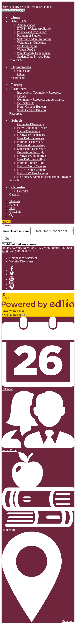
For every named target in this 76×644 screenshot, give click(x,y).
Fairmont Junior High (30, 162)
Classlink (15, 211)
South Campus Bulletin (31, 110)
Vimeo (11, 287)
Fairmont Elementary (30, 141)
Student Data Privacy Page (33, 56)
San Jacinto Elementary (31, 148)
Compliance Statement (23, 258)
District (6, 221)
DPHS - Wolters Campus (32, 173)
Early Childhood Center (32, 127)
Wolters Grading (27, 46)
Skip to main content (14, 3)
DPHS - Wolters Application (34, 28)
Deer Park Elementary (30, 138)
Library (21, 96)
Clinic (21, 74)
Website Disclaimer (21, 261)
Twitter (11, 273)
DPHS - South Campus (31, 169)
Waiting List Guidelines (31, 42)
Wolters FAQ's (26, 49)
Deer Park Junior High (31, 159)
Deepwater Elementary (31, 134)
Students (14, 201)
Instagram (11, 282)
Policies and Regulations (32, 32)
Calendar (22, 191)
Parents (13, 204)
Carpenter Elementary (30, 124)
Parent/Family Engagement (33, 53)
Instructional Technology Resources (39, 92)
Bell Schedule (25, 103)
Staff (12, 208)
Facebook (11, 268)
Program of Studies (29, 35)
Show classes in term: (16, 231)
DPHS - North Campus (31, 166)
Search (11, 215)
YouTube (11, 278)
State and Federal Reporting (34, 39)
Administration (26, 25)
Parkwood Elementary (31, 145)
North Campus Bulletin (31, 106)
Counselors (24, 70)
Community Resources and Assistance (40, 99)
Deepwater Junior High (31, 155)
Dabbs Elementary (28, 131)
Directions (68, 621)
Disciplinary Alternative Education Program (44, 176)
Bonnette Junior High (30, 152)
